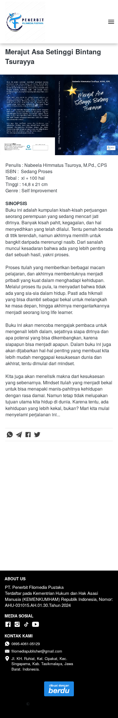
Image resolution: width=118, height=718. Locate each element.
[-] (8, 624)
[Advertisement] (59, 507)
